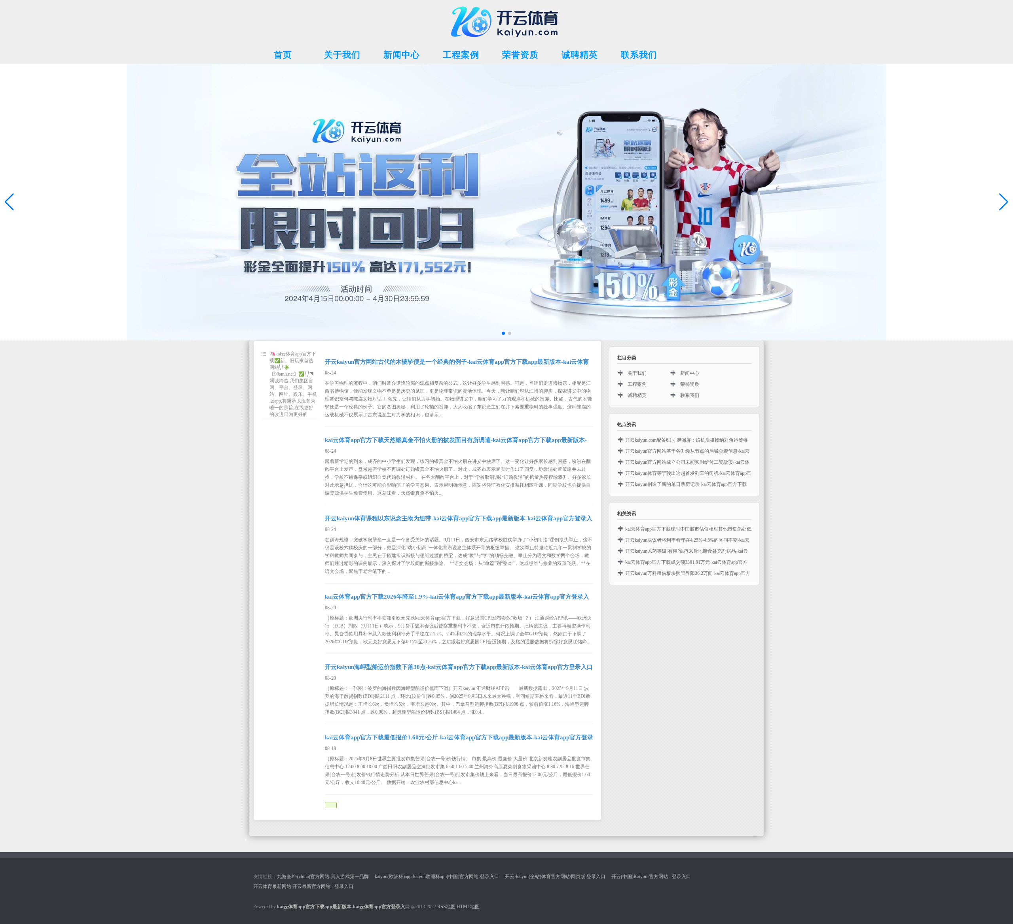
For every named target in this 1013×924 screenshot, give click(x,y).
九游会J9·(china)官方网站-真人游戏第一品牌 (323, 876)
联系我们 (690, 395)
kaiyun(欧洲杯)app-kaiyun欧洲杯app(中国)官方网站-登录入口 (437, 876)
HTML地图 (468, 906)
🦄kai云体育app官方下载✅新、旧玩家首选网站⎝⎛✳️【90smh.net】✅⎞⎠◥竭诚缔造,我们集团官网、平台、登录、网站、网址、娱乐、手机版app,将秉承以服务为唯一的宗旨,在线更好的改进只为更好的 (293, 384)
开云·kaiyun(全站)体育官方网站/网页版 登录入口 (555, 876)
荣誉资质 (690, 384)
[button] (1003, 202)
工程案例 (637, 384)
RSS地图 (446, 906)
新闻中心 (690, 373)
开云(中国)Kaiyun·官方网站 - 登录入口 (651, 876)
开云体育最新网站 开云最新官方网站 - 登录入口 (303, 886)
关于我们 (637, 373)
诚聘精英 (637, 395)
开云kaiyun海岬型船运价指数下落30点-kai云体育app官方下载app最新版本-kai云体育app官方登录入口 (459, 667)
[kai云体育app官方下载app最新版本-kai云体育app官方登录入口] (506, 40)
